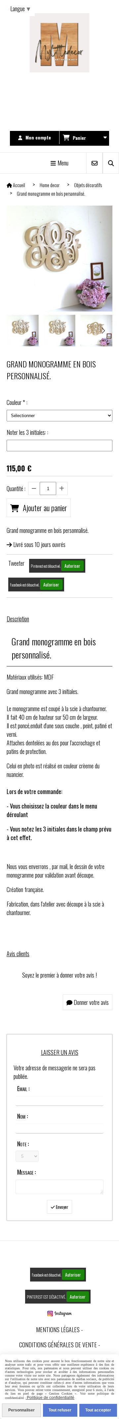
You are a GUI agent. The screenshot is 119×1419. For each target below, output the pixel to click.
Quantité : (16, 488)
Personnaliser (21, 1410)
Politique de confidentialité (50, 1397)
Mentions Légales (58, 1329)
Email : (23, 1088)
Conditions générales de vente (58, 1344)
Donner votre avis (90, 1002)
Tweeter (16, 563)
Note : (23, 1143)
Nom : (22, 1116)
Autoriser (72, 565)
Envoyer (61, 1207)
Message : (26, 1172)
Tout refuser (60, 1410)
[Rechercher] (111, 163)
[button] (103, 330)
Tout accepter (98, 1410)
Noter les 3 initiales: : (27, 432)
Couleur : (17, 402)
